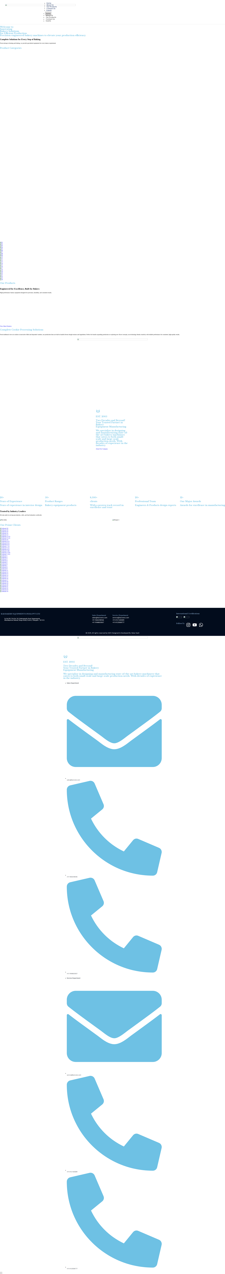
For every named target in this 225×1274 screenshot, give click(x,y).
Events (49, 10)
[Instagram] (188, 625)
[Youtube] (194, 625)
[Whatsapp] (201, 625)
